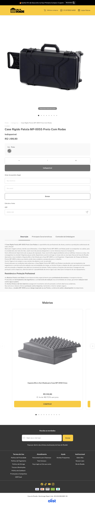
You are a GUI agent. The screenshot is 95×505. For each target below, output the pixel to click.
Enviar (47, 196)
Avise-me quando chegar (13, 175)
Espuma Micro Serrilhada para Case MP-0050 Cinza (47, 383)
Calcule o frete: (10, 203)
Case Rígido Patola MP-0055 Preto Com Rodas (36, 123)
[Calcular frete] (87, 212)
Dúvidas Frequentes (63, 458)
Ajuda (63, 454)
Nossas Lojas (80, 461)
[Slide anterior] (15, 347)
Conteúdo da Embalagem (65, 237)
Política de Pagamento (18, 461)
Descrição (24, 237)
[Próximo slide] (80, 347)
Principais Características (42, 237)
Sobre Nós (80, 458)
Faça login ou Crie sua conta (41, 464)
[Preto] (9, 151)
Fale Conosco (41, 461)
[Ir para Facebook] (42, 484)
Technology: (43, 501)
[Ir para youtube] (49, 484)
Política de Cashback (18, 470)
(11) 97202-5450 (69, 10)
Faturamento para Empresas (41, 458)
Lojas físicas (85, 10)
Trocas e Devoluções (18, 467)
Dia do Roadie (80, 464)
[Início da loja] (17, 10)
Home (7, 123)
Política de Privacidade (18, 458)
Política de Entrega (18, 464)
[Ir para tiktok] (45, 484)
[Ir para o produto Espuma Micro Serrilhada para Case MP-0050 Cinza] (47, 345)
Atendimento (42, 454)
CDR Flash (18, 477)
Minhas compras (52, 10)
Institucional (80, 454)
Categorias (15, 123)
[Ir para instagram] (53, 484)
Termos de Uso (18, 454)
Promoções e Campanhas (18, 474)
